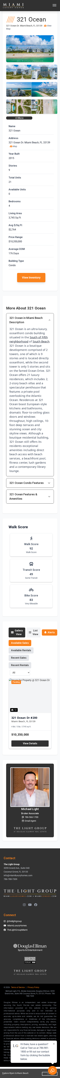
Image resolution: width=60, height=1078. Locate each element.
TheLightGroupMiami (17, 930)
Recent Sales (18, 657)
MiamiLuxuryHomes (17, 925)
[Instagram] (24, 905)
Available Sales (20, 642)
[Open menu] (54, 5)
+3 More (19, 118)
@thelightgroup (14, 921)
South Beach (41, 341)
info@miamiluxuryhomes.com (18, 875)
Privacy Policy (33, 987)
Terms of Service (18, 987)
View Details (30, 743)
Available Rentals (21, 650)
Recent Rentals (20, 665)
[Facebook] (35, 905)
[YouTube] (30, 905)
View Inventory (31, 277)
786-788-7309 (10, 879)
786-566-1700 (31, 817)
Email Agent (30, 821)
